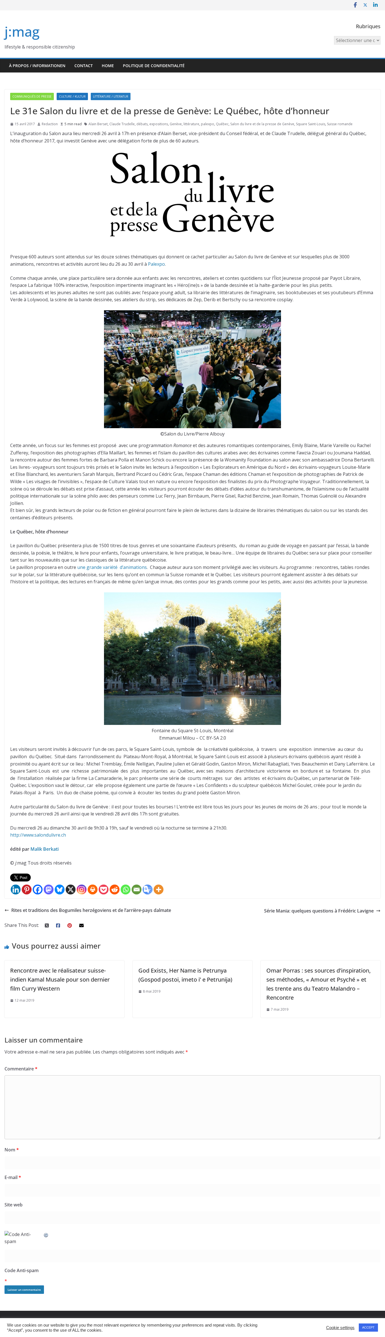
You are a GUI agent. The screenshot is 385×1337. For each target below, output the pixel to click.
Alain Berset (98, 124)
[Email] (136, 889)
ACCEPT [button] (368, 1327)
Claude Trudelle (122, 124)
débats (142, 124)
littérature (191, 124)
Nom (12, 1150)
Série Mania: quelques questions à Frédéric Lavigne (319, 911)
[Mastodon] (49, 889)
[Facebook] (38, 889)
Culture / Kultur (72, 96)
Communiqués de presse (32, 96)
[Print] (93, 889)
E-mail (13, 1177)
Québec (222, 124)
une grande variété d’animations (112, 567)
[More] (158, 889)
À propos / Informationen (37, 65)
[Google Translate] (147, 889)
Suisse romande (340, 124)
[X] (71, 889)
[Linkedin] (16, 889)
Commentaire (21, 1069)
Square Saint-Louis (310, 124)
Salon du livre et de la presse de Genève (262, 124)
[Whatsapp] (125, 889)
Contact (83, 65)
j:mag (22, 31)
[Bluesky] (60, 889)
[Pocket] (104, 889)
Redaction (50, 124)
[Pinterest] (27, 889)
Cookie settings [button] (340, 1327)
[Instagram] (82, 889)
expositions (158, 124)
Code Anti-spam (22, 1270)
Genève (176, 124)
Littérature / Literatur (110, 96)
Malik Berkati (44, 849)
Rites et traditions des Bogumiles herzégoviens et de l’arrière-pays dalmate (91, 910)
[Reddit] (115, 889)
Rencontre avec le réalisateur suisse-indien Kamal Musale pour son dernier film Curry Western (60, 979)
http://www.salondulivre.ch (38, 835)
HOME (108, 65)
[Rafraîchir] (46, 1234)
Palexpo (156, 264)
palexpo (207, 124)
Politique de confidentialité (154, 65)
